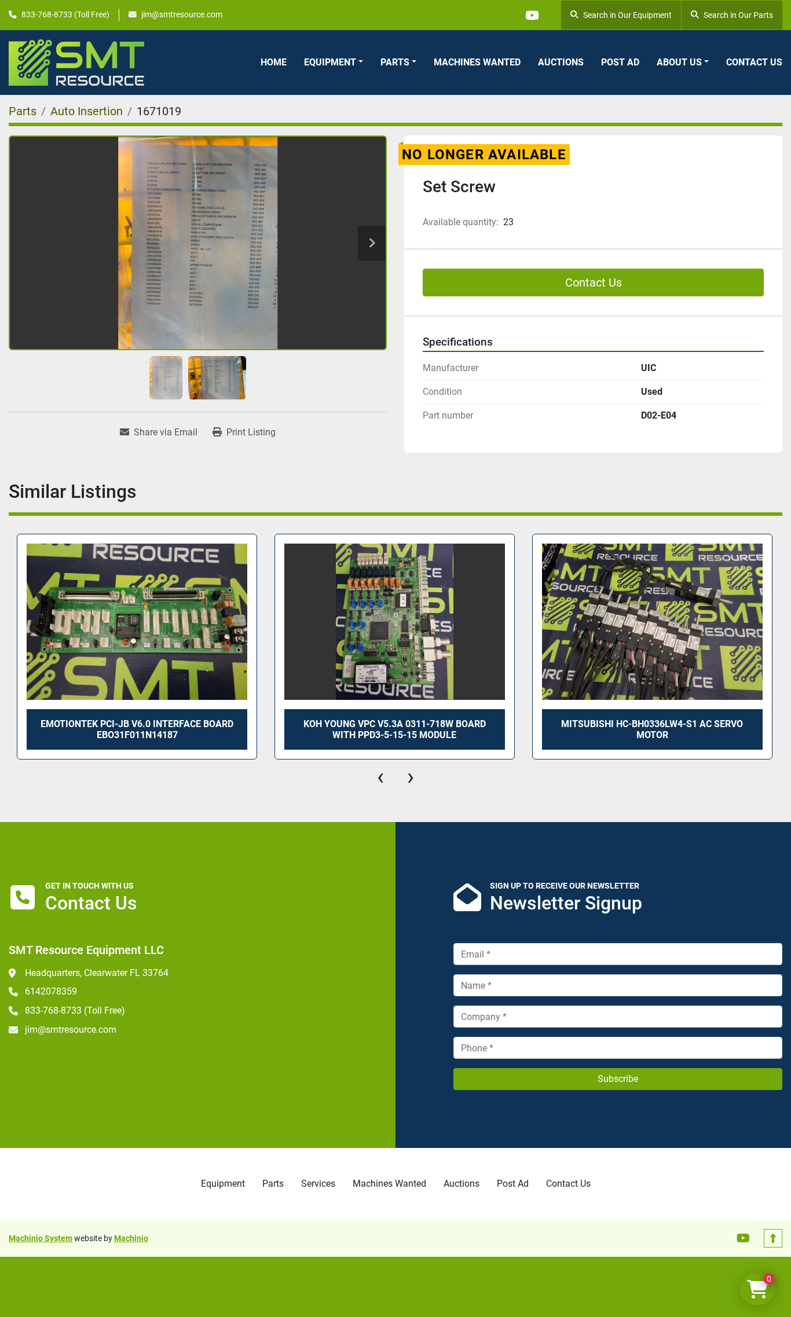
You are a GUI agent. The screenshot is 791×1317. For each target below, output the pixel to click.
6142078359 (51, 991)
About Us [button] (679, 62)
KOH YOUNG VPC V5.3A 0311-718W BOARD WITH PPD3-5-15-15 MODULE (394, 729)
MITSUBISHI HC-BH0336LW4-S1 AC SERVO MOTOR (652, 729)
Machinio (131, 1238)
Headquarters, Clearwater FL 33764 (97, 972)
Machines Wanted (477, 62)
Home (274, 62)
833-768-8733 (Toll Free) (65, 14)
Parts (394, 62)
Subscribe (618, 1078)
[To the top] (773, 1238)
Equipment (330, 62)
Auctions (561, 62)
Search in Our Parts (738, 15)
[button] (333, 62)
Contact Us (754, 62)
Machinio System (40, 1238)
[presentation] (380, 777)
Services (318, 1183)
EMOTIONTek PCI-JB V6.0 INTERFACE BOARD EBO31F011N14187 (137, 729)
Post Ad (620, 62)
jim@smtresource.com (181, 14)
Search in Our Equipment (627, 15)
